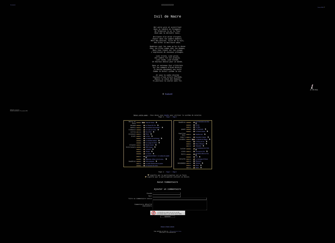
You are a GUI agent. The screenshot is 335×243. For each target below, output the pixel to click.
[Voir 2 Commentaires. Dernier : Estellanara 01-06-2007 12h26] (196, 149)
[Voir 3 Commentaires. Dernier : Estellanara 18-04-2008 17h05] (207, 131)
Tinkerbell (198, 146)
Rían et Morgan (200, 143)
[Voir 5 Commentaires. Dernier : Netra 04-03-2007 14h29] (156, 122)
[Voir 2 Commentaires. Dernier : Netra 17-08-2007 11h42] (162, 127)
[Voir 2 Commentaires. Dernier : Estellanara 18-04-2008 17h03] (199, 157)
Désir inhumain (150, 161)
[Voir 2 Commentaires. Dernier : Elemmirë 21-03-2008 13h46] (159, 143)
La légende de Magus (201, 139)
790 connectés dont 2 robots (175, 231)
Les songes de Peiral (151, 143)
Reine (197, 167)
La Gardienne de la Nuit (202, 148)
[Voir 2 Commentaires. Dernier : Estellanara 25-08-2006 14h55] (204, 134)
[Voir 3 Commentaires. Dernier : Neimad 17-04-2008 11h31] (157, 125)
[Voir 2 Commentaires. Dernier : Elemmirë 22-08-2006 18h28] (206, 143)
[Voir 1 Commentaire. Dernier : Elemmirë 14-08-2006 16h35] (203, 146)
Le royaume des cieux (152, 165)
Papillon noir (199, 134)
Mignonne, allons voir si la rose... (155, 159)
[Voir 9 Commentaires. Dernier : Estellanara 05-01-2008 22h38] (151, 134)
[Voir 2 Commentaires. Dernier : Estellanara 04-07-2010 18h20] (153, 153)
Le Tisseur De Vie (151, 125)
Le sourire (148, 153)
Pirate (197, 165)
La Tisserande (199, 129)
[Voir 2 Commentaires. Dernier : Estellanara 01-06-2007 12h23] (206, 151)
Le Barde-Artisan (200, 131)
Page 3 (174, 117)
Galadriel (148, 149)
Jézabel (148, 151)
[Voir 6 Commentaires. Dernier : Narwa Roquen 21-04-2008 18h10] (196, 123)
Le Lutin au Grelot (151, 129)
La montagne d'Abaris (202, 159)
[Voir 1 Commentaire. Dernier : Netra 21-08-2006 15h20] (201, 167)
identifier (166, 115)
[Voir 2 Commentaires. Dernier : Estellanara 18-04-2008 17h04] (205, 129)
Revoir (197, 125)
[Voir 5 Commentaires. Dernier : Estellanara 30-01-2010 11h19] (146, 157)
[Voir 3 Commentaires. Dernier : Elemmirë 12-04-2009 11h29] (152, 149)
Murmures (198, 161)
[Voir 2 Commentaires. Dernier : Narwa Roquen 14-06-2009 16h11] (155, 145)
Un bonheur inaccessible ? (153, 127)
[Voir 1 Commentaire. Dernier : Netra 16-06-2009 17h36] (208, 137)
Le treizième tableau (151, 140)
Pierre (147, 134)
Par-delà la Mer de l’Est (202, 153)
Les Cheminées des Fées (202, 121)
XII (197, 157)
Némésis (198, 163)
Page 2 (168, 117)
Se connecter (13, 4)
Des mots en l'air (200, 151)
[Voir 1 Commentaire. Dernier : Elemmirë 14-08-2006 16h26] (200, 165)
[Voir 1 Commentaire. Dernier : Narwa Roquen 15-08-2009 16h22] (196, 155)
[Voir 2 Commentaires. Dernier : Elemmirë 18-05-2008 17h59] (161, 138)
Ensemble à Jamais (201, 137)
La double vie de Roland (152, 138)
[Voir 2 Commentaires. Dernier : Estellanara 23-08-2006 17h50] (206, 141)
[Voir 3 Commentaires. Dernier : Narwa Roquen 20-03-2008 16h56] (158, 129)
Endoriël (168, 94)
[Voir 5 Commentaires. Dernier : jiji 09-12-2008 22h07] (166, 159)
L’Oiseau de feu (200, 141)
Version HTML (321, 7)
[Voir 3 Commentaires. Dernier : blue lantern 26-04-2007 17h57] (202, 163)
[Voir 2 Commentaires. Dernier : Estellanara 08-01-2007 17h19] (156, 161)
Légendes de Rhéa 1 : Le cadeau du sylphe (157, 156)
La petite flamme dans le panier (154, 163)
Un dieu (198, 127)
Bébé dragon (149, 147)
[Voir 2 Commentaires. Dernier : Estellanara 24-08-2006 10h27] (209, 139)
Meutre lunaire (150, 145)
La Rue (148, 136)
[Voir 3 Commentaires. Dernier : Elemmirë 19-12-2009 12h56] (151, 151)
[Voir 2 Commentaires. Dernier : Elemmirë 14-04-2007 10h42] (153, 132)
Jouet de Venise (150, 122)
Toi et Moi (148, 132)
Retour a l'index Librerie (167, 227)
